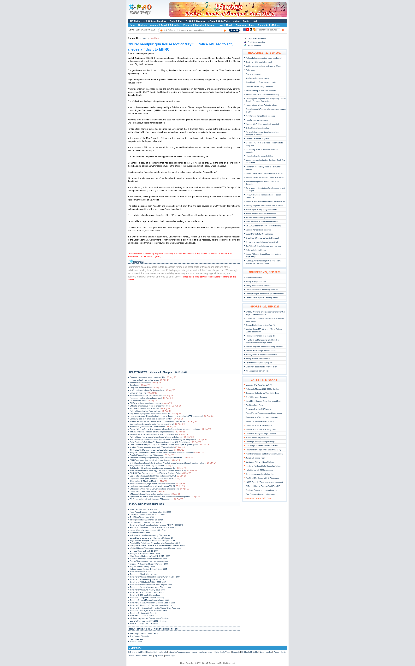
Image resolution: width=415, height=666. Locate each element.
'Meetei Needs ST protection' (257, 437)
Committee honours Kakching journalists (262, 289)
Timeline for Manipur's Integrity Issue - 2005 (147, 589)
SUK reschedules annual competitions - (151, 403)
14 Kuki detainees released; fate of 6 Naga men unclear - (157, 431)
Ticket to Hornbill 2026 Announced (259, 470)
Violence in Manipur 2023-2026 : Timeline (262, 389)
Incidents (236, 652)
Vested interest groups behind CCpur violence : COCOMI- (158, 475)
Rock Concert (141, 655)
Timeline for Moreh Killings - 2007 (143, 574)
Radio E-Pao (176, 21)
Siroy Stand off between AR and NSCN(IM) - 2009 (150, 556)
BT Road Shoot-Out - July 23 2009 (144, 550)
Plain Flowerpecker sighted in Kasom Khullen (264, 453)
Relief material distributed (256, 250)
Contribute (262, 25)
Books (246, 21)
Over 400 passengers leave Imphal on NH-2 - (153, 377)
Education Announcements (179, 652)
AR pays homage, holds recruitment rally (262, 242)
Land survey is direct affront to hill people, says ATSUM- (157, 486)
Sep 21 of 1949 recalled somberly (259, 62)
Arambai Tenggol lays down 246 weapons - (152, 455)
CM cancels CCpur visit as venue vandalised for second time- (159, 488)
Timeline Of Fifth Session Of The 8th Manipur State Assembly (155, 608)
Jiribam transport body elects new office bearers (265, 293)
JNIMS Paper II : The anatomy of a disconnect (264, 482)
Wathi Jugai (170, 655)
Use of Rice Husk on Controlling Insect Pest (263, 401)
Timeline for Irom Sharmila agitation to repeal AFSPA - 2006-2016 (156, 525)
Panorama (241, 25)
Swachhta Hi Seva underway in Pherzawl (262, 237)
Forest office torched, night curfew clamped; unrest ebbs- (157, 483)
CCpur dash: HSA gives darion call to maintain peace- (157, 478)
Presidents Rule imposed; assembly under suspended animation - (161, 457)
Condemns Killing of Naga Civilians (260, 461)
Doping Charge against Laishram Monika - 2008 (149, 561)
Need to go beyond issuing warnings (260, 441)
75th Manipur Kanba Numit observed (260, 115)
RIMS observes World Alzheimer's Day (262, 221)
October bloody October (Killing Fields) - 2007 (148, 569)
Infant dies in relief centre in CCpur (259, 156)
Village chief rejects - (143, 392)
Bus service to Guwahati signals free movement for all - (157, 424)
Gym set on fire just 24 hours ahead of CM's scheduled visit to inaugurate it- (165, 496)
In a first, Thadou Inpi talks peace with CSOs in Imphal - (157, 447)
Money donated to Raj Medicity (258, 285)
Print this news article (256, 42)
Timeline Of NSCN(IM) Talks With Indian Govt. (149, 610)
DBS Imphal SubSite (136, 652)
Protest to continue (253, 74)
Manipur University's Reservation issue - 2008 (148, 558)
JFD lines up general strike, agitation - (150, 408)
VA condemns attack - (144, 400)
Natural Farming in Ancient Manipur (260, 421)
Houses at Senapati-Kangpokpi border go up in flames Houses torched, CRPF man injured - (171, 416)
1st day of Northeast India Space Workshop (263, 466)
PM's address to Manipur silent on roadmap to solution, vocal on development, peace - (169, 444)
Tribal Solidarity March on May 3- (148, 481)
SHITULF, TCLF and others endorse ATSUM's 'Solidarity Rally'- (160, 473)
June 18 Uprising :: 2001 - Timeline (144, 623)
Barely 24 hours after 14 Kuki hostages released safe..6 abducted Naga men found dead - (170, 429)
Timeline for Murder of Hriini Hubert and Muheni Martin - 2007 (155, 576)
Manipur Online (136, 641)
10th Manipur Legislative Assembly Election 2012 (150, 535)
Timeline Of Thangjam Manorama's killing (147, 592)
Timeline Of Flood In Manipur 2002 (144, 615)
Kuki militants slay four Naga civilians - (151, 411)
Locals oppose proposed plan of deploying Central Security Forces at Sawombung (266, 99)
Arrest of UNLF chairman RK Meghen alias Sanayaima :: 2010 (155, 543)
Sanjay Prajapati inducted (256, 281)
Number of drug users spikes (257, 78)
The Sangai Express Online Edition (144, 633)
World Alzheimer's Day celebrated (259, 86)
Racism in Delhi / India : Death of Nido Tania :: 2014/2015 (153, 527)
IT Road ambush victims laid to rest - (150, 379)
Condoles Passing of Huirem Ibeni (262, 490)
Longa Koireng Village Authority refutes (261, 105)
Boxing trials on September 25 (258, 358)
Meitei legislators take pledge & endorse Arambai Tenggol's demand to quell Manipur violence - (173, 462)
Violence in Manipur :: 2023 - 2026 (143, 509)
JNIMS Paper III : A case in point (259, 425)
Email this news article (257, 38)
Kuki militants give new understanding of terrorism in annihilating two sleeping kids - (168, 439)
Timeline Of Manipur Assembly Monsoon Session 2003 (152, 602)
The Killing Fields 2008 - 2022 (142, 517)
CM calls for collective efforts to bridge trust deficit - (155, 405)
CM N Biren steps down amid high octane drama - (155, 460)
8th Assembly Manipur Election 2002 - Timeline (149, 618)
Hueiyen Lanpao (136, 638)
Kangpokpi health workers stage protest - (151, 398)
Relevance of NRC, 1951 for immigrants (262, 417)
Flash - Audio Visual (222, 652)
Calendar (200, 21)
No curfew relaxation (254, 277)
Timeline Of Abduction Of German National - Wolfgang (152, 605)
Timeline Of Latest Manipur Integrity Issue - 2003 (149, 600)
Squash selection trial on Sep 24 (259, 362)
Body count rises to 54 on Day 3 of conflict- (152, 465)
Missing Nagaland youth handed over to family (264, 205)
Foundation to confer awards (257, 119)
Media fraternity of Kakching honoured (261, 90)
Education (175, 25)
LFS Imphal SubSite (249, 652)
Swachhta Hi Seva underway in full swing (262, 94)
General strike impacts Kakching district (262, 297)
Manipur (154, 25)
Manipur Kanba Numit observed (258, 229)
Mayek (229, 25)
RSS (151, 655)
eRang (211, 21)
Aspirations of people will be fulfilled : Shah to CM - (155, 413)
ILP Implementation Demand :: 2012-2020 (146, 519)
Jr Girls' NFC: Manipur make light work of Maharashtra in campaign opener (262, 341)
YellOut (189, 21)
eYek (255, 21)
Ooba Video (224, 21)
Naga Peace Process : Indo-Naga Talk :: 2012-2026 (150, 512)
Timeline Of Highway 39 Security (143, 613)
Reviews (142, 25)
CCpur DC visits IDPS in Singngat (259, 233)
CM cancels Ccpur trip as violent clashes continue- (155, 494)
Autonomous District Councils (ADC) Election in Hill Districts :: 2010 (157, 545)
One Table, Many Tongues (256, 397)
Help (182, 663)
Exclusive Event (205, 652)
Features (187, 25)
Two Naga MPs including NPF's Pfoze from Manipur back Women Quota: (263, 262)
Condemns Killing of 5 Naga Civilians (261, 433)
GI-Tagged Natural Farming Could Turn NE (263, 486)
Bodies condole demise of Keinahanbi (261, 213)
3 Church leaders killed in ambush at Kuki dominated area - (159, 434)
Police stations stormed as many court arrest (264, 58)
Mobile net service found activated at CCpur (263, 66)
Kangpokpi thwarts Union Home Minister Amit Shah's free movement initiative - (167, 452)
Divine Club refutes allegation (257, 128)
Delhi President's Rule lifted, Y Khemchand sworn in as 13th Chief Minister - (165, 442)
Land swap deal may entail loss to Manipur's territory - (156, 418)
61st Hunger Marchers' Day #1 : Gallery (262, 445)
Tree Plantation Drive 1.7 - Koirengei (260, 494)
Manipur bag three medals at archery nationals (264, 346)
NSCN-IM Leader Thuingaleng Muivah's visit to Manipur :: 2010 (155, 548)
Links (220, 25)
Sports (131, 655)
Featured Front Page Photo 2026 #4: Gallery (263, 449)
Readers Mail (151, 652)
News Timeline (266, 652)
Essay (194, 652)
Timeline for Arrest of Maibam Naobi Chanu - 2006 (150, 587)
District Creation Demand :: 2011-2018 (145, 522)
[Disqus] (184, 324)
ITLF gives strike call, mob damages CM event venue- (156, 499)
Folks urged (250, 70)
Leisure (210, 25)
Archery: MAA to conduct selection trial (261, 354)
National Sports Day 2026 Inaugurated (261, 429)
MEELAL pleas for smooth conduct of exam (263, 225)
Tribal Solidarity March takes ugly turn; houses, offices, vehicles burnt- (163, 470)
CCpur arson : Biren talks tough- (147, 491)
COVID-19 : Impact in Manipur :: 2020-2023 (147, 514)
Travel (164, 25)
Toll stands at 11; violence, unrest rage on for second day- (158, 468)
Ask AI (234, 30)
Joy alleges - (140, 385)
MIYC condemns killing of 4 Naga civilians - (152, 390)
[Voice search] (224, 30)
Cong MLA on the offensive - (146, 387)
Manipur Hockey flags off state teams (261, 350)
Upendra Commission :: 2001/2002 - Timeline (148, 620)
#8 (259, 384)
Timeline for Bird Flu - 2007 (141, 571)
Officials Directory (157, 21)
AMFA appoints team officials (257, 370)
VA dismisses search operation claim (261, 217)
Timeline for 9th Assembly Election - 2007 (147, 579)
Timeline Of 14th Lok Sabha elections (145, 595)
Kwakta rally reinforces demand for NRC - (151, 395)
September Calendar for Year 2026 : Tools (262, 393)
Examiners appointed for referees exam (262, 366)
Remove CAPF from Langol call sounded (262, 124)
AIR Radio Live (137, 21)
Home (144, 38)
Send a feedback (254, 45)
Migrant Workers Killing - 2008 (142, 566)
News (132, 25)
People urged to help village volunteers (261, 209)
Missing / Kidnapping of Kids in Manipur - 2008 (149, 563)
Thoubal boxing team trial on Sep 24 (260, 335)
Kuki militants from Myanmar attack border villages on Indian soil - (162, 437)
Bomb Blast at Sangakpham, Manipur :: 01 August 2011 (152, 537)
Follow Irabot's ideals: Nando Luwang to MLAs (264, 173)
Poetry (276, 652)
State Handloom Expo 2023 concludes (261, 82)
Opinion (284, 652)
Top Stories (159, 655)
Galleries (199, 25)
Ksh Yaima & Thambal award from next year (263, 246)
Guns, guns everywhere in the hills (259, 474)
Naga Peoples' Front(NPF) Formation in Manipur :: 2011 (152, 540)
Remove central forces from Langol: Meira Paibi (265, 177)
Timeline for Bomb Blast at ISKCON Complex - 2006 (151, 584)
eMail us (275, 25)
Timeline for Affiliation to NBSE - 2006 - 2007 (148, 582)
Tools (251, 25)
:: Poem (254, 405)
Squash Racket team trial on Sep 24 (260, 325)
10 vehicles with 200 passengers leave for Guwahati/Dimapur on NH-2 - (163, 421)
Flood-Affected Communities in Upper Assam (264, 413)
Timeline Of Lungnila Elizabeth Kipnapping (147, 597)
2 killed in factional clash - (145, 382)
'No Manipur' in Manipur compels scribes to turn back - (157, 449)
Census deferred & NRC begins (258, 409)
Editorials (163, 652)
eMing (236, 21)
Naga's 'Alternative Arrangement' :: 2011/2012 (148, 530)
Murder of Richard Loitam (140, 532)
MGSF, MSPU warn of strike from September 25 (265, 201)
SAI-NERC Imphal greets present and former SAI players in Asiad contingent (265, 313)
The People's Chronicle (139, 636)
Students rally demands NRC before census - (153, 426)
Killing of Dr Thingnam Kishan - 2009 (145, 553)
